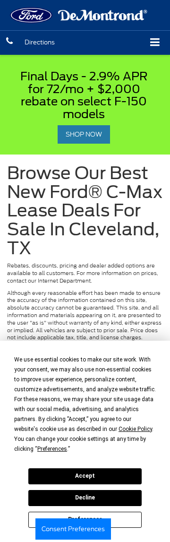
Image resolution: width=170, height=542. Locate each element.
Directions (40, 42)
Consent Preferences (73, 529)
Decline (85, 497)
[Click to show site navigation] (155, 43)
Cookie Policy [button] (135, 429)
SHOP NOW (84, 134)
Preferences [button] (52, 449)
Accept (85, 476)
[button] (9, 42)
